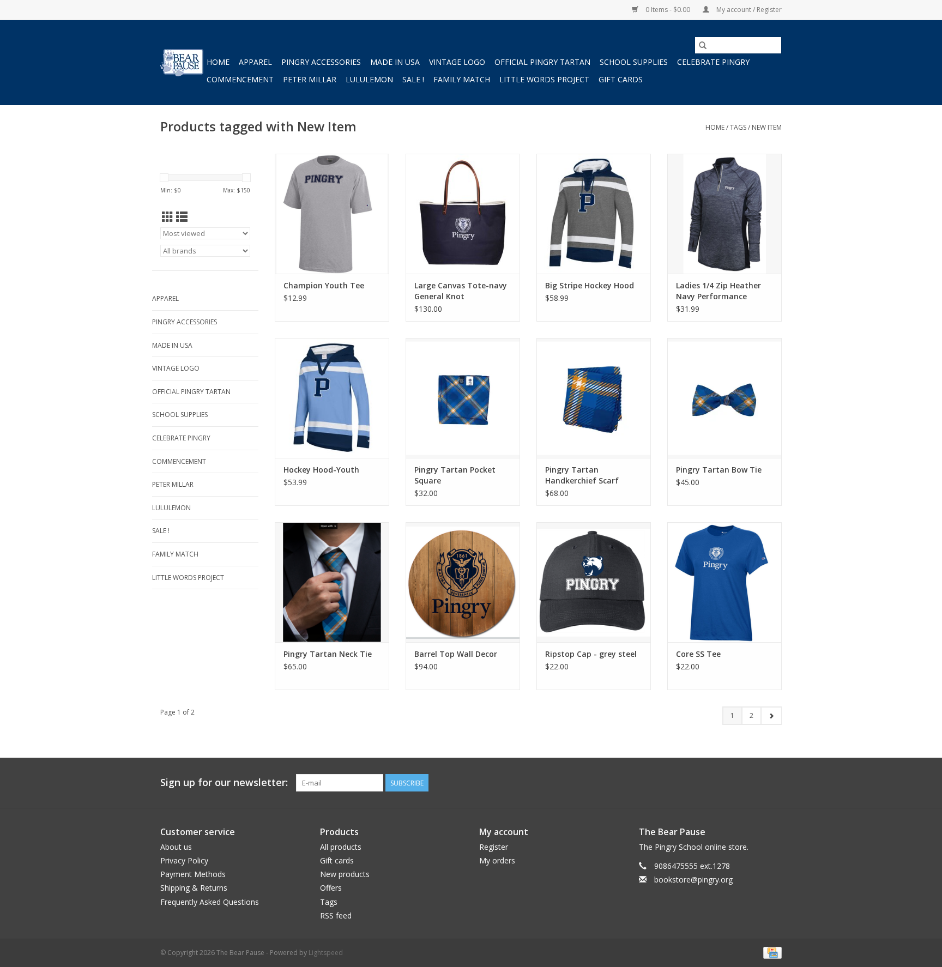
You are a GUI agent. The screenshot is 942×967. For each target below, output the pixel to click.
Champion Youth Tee (323, 285)
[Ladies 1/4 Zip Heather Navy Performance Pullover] (724, 214)
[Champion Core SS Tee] (724, 582)
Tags (738, 127)
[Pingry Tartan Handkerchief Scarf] (593, 398)
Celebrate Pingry (713, 62)
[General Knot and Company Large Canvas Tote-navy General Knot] (463, 214)
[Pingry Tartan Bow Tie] (724, 398)
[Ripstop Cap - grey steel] (593, 582)
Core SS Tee (698, 654)
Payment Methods (193, 874)
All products (340, 847)
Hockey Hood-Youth (321, 469)
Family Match (461, 79)
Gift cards (621, 79)
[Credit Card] (770, 952)
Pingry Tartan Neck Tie (327, 654)
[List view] (182, 217)
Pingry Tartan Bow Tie (719, 469)
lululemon (369, 79)
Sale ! (413, 79)
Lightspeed (326, 952)
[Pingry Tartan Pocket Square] (463, 398)
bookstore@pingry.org (693, 879)
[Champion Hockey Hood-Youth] (332, 398)
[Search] (703, 45)
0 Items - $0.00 (668, 9)
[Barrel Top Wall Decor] (463, 582)
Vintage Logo (457, 62)
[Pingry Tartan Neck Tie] (332, 582)
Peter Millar (309, 79)
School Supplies (634, 62)
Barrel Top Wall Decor (455, 654)
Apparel (255, 62)
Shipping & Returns (193, 888)
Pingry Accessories (321, 62)
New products (345, 874)
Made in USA (395, 62)
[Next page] (771, 715)
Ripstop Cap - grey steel (591, 654)
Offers (331, 888)
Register (493, 847)
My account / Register (748, 9)
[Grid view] (167, 217)
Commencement (240, 79)
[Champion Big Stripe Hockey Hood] (593, 214)
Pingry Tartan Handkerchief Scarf (582, 475)
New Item (767, 127)
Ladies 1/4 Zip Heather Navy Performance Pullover (718, 291)
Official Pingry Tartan (542, 62)
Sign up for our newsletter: (224, 782)
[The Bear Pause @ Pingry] (181, 62)
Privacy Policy (184, 860)
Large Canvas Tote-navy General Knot (460, 290)
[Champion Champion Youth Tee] (332, 214)
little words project (544, 79)
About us (176, 847)
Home (218, 62)
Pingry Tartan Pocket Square (455, 475)
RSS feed (336, 915)
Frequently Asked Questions (209, 902)
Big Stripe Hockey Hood (589, 285)
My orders (497, 860)
